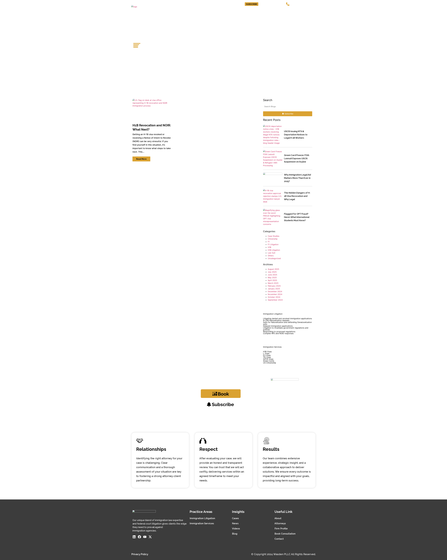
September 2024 (275, 300)
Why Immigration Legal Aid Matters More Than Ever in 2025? (297, 178)
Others (271, 255)
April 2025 (272, 280)
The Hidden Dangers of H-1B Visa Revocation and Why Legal (297, 196)
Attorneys (223, 10)
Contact (309, 10)
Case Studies (273, 236)
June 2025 (272, 275)
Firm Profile (281, 528)
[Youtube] (274, 4)
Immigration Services (202, 523)
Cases (235, 518)
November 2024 (275, 294)
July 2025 (272, 272)
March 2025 (273, 283)
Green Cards (268, 361)
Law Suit (271, 253)
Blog (297, 10)
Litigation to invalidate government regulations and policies (285, 329)
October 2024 (274, 297)
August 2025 (273, 269)
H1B (269, 247)
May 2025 (272, 277)
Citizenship (273, 239)
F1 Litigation (273, 244)
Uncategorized (274, 258)
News (235, 523)
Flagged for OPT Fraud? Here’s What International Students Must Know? (296, 217)
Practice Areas (241, 10)
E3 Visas (267, 355)
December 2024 (275, 291)
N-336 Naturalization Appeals (276, 320)
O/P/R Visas (268, 359)
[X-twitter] (279, 4)
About (277, 518)
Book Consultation (265, 10)
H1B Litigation (274, 250)
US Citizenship (269, 363)
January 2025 (274, 289)
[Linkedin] (265, 4)
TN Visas (267, 357)
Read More (141, 159)
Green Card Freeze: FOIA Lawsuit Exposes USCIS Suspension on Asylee (296, 158)
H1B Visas (267, 351)
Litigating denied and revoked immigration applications (287, 318)
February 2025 (274, 286)
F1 (269, 241)
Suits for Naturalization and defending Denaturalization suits (287, 323)
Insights (285, 10)
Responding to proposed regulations (279, 331)
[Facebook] (270, 4)
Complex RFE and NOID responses (278, 333)
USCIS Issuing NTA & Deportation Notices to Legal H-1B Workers (295, 134)
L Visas (266, 353)
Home (210, 10)
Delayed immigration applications (278, 326)
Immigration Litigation (202, 518)
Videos (236, 528)
